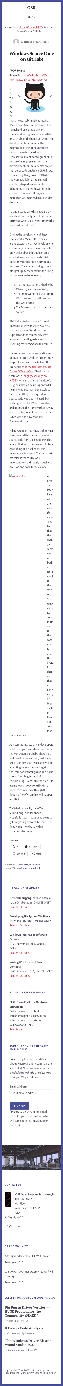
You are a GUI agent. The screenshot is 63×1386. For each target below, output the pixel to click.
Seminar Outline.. (20, 907)
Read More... (17, 1029)
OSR (31, 7)
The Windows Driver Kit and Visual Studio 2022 (28, 1342)
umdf (33, 868)
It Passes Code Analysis (24, 1328)
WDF (31, 864)
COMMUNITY (21, 864)
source (26, 868)
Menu (32, 17)
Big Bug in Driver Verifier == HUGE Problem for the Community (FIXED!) (27, 1311)
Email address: (18, 1086)
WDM (37, 864)
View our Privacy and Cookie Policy (38, 1373)
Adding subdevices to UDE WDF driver (27, 1256)
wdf (38, 868)
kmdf (19, 868)
